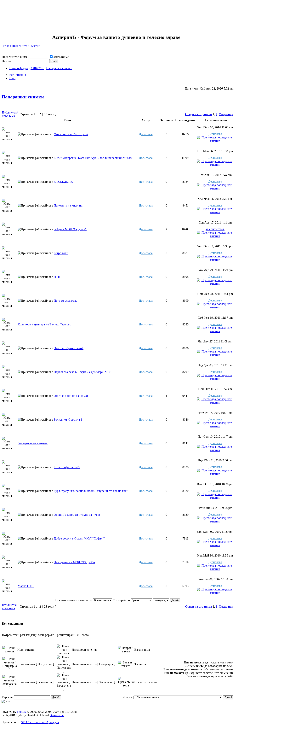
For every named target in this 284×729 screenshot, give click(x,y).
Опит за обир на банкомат (71, 395)
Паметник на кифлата (68, 205)
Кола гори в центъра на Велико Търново (44, 324)
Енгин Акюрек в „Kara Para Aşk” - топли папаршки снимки (93, 158)
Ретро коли (61, 253)
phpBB (21, 711)
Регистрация (17, 74)
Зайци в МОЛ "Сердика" (70, 229)
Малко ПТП (26, 586)
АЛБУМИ (37, 68)
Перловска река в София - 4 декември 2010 (82, 372)
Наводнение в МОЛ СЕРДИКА (74, 562)
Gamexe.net (57, 715)
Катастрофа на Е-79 (67, 467)
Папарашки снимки (59, 68)
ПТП (57, 276)
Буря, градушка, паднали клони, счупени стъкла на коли (91, 491)
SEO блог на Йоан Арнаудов (40, 722)
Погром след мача (65, 300)
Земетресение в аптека (33, 443)
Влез (12, 78)
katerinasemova (215, 229)
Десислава (146, 134)
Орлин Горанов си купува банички (77, 514)
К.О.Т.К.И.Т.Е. (63, 181)
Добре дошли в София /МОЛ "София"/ (79, 538)
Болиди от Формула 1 (68, 419)
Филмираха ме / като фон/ (71, 134)
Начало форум (18, 68)
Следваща (226, 114)
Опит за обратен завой (68, 348)
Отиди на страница (198, 114)
